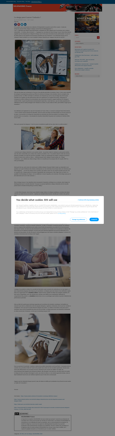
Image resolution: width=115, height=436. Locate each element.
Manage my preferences (78, 219)
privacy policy (61, 213)
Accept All (94, 219)
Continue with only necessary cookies (88, 200)
